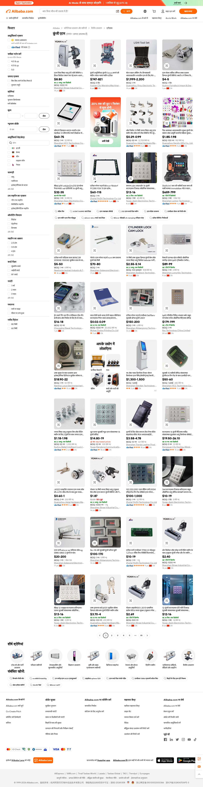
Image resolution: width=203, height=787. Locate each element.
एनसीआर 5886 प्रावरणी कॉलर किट (146, 678)
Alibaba (56, 28)
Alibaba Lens (18, 760)
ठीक (44, 116)
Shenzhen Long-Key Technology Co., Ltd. (177, 272)
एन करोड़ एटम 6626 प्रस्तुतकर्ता (66, 678)
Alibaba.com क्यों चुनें (14, 706)
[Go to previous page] (99, 635)
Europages (145, 773)
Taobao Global (113, 773)
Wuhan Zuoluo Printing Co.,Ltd (104, 330)
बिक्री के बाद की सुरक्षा (53, 723)
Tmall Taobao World (87, 773)
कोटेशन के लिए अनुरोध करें (94, 711)
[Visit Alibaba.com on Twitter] (177, 739)
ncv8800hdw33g (40, 678)
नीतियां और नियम (51, 734)
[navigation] (28, 332)
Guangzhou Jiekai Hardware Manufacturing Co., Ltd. (141, 143)
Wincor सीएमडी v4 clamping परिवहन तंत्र (129, 218)
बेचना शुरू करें (169, 711)
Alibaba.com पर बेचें (172, 706)
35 (141, 635)
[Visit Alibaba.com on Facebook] (165, 739)
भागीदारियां (167, 728)
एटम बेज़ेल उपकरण (153, 211)
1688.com (70, 773)
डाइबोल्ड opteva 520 (93, 678)
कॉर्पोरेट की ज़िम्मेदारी (13, 717)
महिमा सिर (61, 211)
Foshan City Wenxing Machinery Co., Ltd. (105, 85)
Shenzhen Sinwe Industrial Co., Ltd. (69, 88)
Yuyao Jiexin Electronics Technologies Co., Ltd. (141, 201)
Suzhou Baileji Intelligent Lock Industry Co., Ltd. (69, 447)
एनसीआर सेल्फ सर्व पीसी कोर (176, 211)
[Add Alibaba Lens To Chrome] (43, 760)
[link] (199, 759)
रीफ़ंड (126, 723)
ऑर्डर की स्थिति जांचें (171, 717)
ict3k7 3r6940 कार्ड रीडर (82, 211)
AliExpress (59, 773)
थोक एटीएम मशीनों (18, 685)
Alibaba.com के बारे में (15, 699)
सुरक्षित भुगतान (50, 706)
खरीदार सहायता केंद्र (132, 706)
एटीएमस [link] (109, 28)
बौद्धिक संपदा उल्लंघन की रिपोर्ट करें (136, 728)
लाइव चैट (127, 711)
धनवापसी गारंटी (50, 711)
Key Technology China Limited (176, 330)
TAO (125, 773)
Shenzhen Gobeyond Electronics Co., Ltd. (105, 270)
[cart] (154, 12)
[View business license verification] (128, 782)
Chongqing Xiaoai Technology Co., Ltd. (69, 328)
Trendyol (133, 773)
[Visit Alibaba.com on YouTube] (189, 739)
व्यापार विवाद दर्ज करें (131, 717)
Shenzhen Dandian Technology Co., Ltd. (141, 385)
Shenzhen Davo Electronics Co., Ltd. (69, 201)
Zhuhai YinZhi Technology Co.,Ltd (105, 198)
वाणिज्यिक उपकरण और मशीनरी (75, 28)
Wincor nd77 (55, 685)
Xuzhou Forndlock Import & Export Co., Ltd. (177, 85)
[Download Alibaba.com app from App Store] (165, 760)
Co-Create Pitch (13, 711)
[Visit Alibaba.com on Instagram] (183, 739)
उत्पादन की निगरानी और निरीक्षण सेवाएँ (59, 728)
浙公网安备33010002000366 (150, 782)
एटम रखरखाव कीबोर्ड (106, 211)
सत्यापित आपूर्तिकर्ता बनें (172, 723)
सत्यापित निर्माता (90, 706)
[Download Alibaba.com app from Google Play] (187, 760)
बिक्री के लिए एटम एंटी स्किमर (176, 678)
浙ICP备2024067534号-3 (177, 782)
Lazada (101, 773)
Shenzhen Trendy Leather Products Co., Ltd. (141, 444)
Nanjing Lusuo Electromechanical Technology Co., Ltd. (69, 385)
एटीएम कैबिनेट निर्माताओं (160, 218)
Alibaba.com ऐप (120, 760)
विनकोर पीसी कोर (18, 678)
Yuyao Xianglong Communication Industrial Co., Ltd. (105, 447)
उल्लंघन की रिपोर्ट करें (132, 734)
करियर (8, 723)
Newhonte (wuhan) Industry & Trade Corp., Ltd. (69, 270)
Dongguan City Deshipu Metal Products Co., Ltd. (177, 447)
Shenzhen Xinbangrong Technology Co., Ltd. (141, 328)
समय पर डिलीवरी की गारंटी (54, 717)
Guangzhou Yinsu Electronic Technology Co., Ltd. (141, 85)
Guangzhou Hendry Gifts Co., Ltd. (177, 143)
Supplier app (103, 760)
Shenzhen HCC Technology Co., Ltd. (69, 143)
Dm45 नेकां (37, 685)
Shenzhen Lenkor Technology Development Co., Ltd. (177, 201)
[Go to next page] (147, 635)
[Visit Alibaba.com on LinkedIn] (171, 739)
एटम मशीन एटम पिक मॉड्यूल (67, 218)
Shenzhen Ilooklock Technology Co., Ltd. (141, 272)
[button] (117, 11)
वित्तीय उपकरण (96, 28)
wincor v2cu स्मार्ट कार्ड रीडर (94, 218)
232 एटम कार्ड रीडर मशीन (129, 211)
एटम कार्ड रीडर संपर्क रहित (117, 678)
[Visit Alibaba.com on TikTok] (195, 739)
